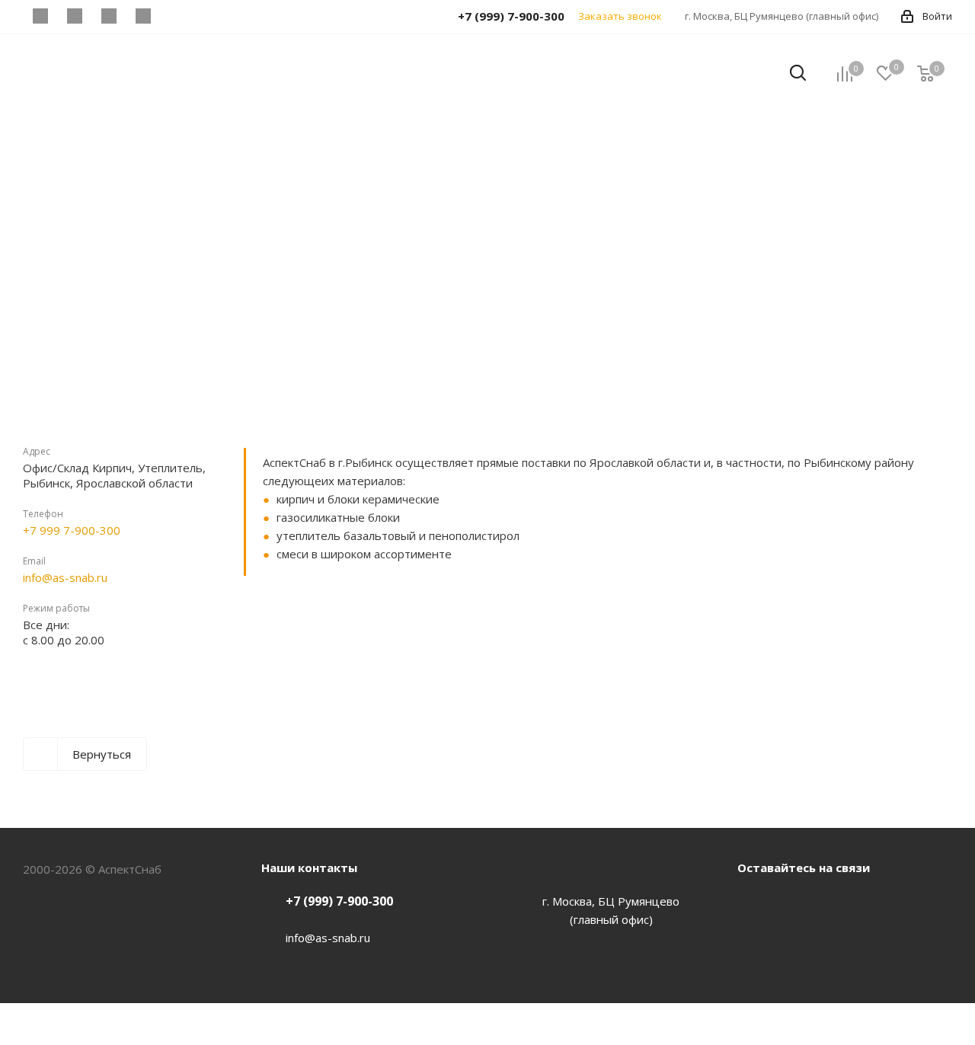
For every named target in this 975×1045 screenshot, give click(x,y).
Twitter (790, 902)
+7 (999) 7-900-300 (339, 901)
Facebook (752, 902)
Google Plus (867, 902)
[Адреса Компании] (324, 658)
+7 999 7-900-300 (71, 530)
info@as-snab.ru (65, 577)
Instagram (829, 902)
